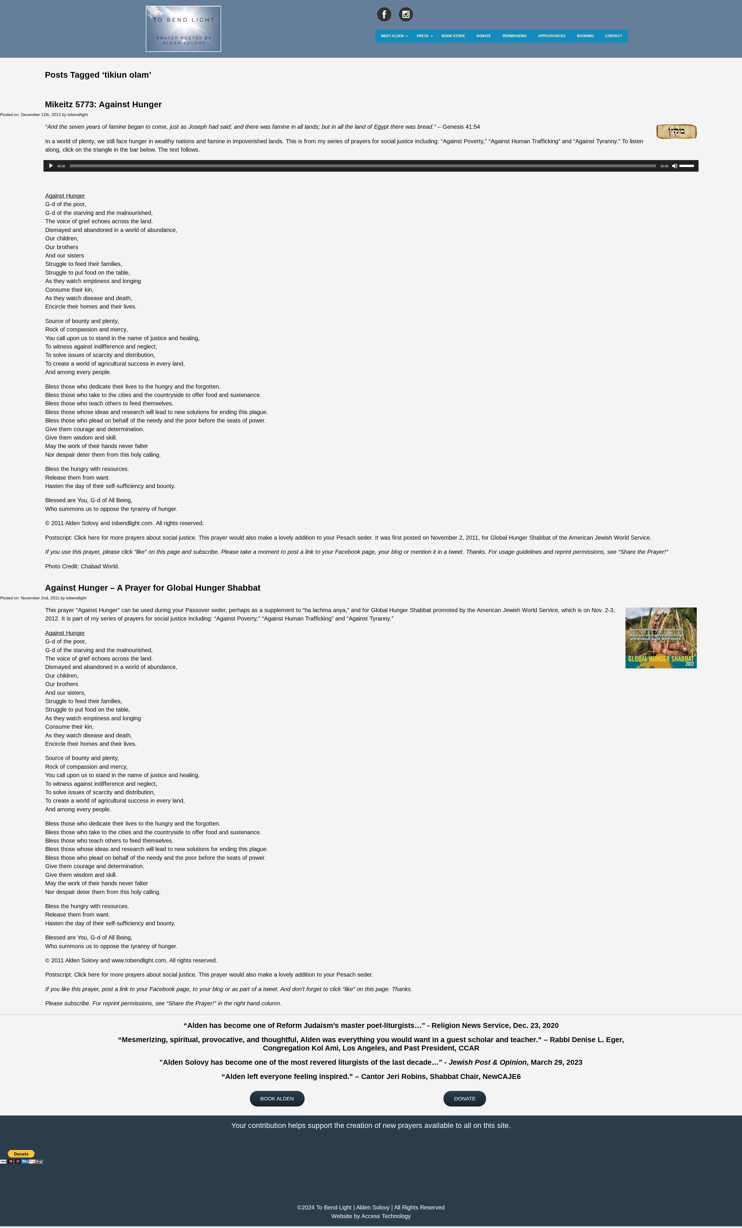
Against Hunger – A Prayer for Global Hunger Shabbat (153, 587)
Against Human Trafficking (524, 141)
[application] (371, 166)
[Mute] (675, 166)
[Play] (51, 166)
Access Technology (386, 1216)
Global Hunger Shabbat (520, 537)
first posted (406, 537)
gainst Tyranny (597, 141)
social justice (397, 141)
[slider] (687, 165)
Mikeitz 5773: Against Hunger (103, 104)
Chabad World (99, 566)
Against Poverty (463, 141)
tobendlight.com (132, 523)
